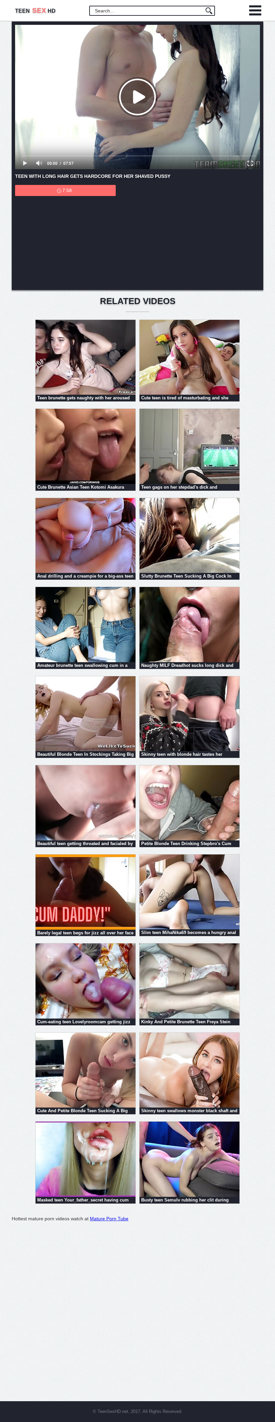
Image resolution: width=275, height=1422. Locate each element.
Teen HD (35, 11)
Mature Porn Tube (109, 1218)
